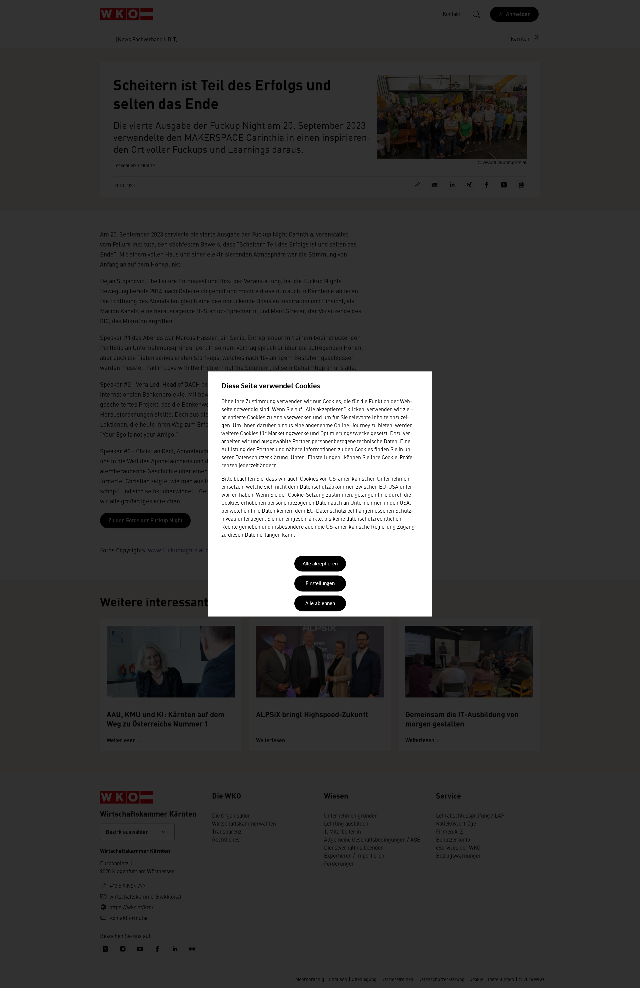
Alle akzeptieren (320, 564)
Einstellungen (320, 584)
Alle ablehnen (320, 603)
